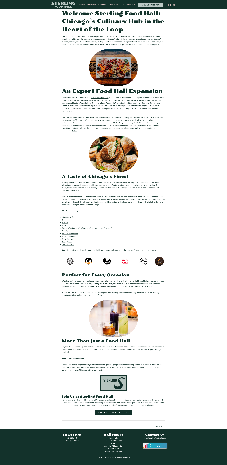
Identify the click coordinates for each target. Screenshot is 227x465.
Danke (64, 219)
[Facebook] (169, 4)
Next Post (160, 426)
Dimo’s (65, 222)
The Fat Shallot (68, 244)
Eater (74, 130)
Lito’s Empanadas (69, 236)
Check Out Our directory (113, 413)
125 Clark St (103, 36)
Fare (64, 225)
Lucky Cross (67, 241)
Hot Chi (65, 230)
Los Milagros (67, 239)
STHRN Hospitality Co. (99, 97)
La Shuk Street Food (70, 233)
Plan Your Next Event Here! (73, 358)
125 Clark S (74, 402)
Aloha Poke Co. (68, 217)
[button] (150, 5)
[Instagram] (174, 4)
